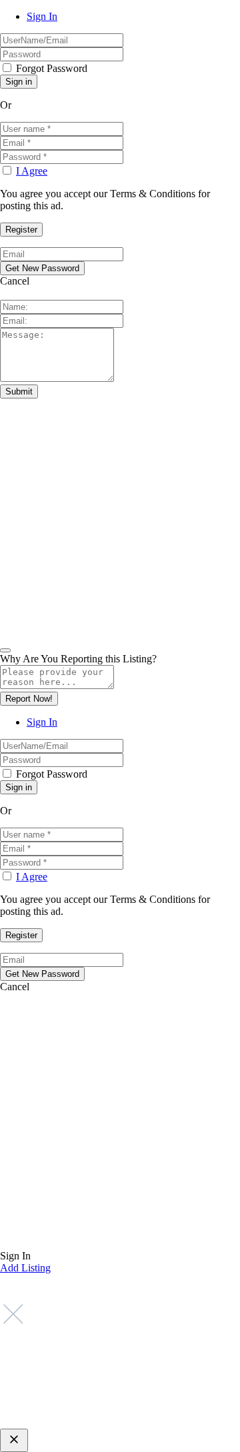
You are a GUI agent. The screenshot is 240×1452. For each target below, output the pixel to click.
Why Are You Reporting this (78, 658)
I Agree (31, 171)
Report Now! (29, 699)
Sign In (42, 16)
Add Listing (25, 1267)
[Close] (5, 650)
